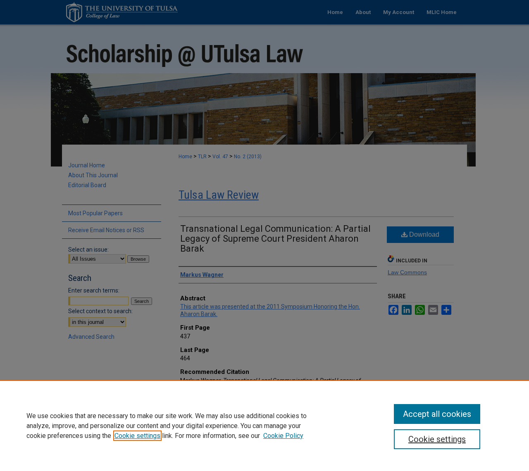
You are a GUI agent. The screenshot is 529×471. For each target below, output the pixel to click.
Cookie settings (137, 436)
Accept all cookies (437, 414)
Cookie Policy (283, 436)
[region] (264, 425)
